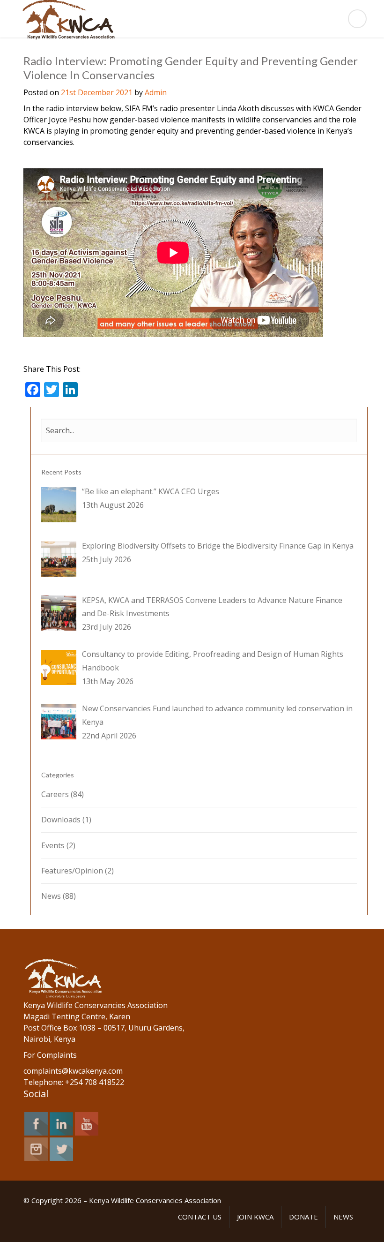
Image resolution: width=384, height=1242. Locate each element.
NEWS (343, 1216)
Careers (55, 794)
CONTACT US (200, 1216)
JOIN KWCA (255, 1216)
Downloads (61, 819)
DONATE (303, 1216)
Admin (156, 92)
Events (53, 845)
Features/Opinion (72, 871)
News (51, 896)
